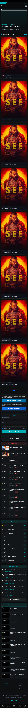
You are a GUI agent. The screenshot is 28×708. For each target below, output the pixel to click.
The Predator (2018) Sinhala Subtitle (11, 3)
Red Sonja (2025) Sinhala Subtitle (17, 483)
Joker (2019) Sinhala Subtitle (16, 651)
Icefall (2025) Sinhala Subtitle (16, 447)
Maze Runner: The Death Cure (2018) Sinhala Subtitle (17, 645)
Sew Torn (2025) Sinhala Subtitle (16, 614)
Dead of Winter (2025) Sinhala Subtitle (17, 477)
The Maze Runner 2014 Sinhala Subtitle (18, 626)
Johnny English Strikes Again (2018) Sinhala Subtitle (17, 663)
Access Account (14, 431)
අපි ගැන (7, 688)
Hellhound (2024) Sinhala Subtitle (17, 514)
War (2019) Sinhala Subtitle (15, 657)
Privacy (21, 685)
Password (5, 422)
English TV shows (7, 24)
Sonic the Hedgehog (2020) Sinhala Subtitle (17, 675)
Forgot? (24, 428)
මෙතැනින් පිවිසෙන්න (9, 571)
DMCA (21, 688)
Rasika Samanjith (8, 580)
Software (7, 685)
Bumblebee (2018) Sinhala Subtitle (17, 639)
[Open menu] (26, 6)
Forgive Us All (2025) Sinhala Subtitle (17, 453)
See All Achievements (15, 599)
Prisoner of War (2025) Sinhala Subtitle (18, 471)
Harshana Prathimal (9, 574)
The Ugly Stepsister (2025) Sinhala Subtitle (17, 490)
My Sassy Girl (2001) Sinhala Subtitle (17, 608)
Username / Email (6, 417)
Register (19, 435)
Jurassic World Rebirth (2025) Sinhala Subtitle (17, 508)
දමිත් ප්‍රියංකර (7, 569)
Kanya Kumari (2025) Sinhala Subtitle (17, 620)
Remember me (7, 428)
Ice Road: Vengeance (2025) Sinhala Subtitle (17, 502)
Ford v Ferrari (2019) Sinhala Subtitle (17, 669)
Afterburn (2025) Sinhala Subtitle (16, 465)
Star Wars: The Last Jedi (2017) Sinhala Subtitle (18, 633)
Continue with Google (14, 438)
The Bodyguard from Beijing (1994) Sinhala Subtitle (17, 460)
